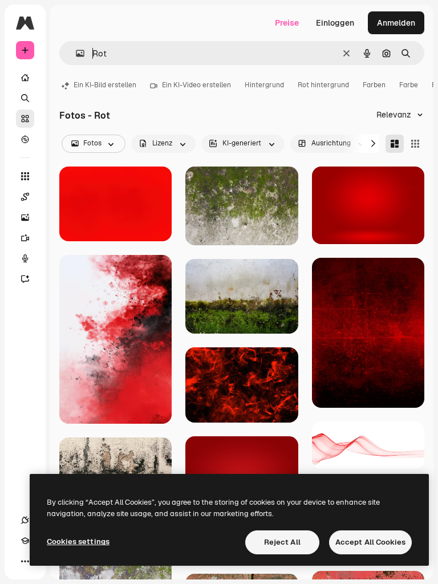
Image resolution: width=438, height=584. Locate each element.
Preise (287, 23)
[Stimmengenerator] (25, 258)
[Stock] (25, 119)
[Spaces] (25, 197)
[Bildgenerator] (25, 217)
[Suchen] (25, 98)
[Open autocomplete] (75, 53)
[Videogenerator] (25, 238)
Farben (374, 85)
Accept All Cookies (370, 542)
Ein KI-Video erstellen (196, 85)
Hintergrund (264, 85)
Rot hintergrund (323, 85)
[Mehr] (25, 561)
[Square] (415, 144)
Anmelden (396, 23)
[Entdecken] (25, 139)
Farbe (408, 85)
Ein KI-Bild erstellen (105, 85)
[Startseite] (25, 77)
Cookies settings (78, 541)
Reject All (282, 542)
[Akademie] (25, 541)
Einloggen (335, 23)
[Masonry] (395, 144)
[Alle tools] (25, 176)
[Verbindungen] (25, 520)
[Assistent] (25, 279)
